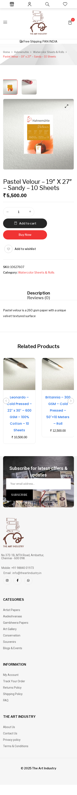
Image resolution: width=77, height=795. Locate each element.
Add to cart (27, 223)
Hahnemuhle (21, 52)
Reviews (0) (38, 298)
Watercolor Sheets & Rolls (48, 52)
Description (38, 293)
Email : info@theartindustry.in (22, 573)
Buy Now (25, 235)
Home (6, 52)
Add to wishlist (25, 249)
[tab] (38, 292)
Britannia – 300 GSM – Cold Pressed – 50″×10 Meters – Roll (57, 410)
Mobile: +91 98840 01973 (17, 568)
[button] (70, 22)
